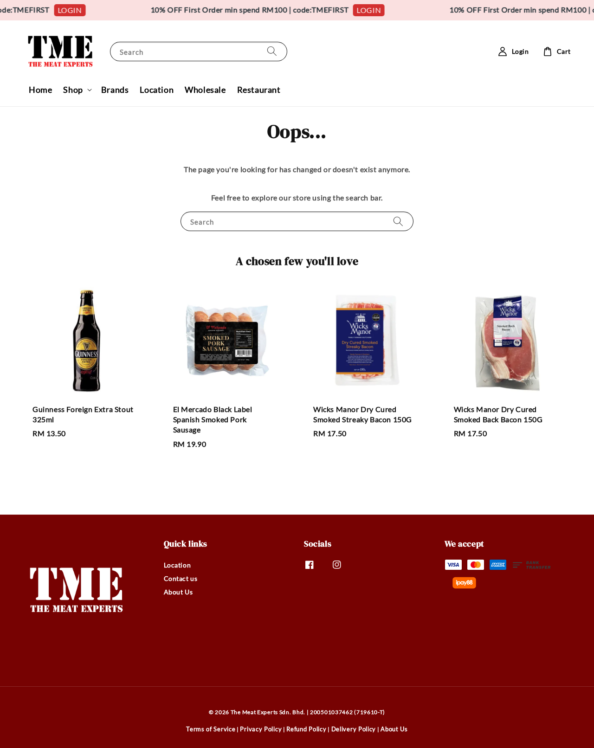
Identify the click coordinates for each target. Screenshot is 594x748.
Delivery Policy (353, 729)
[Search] (272, 51)
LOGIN (64, 10)
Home (40, 89)
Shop (73, 89)
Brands (115, 89)
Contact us (181, 578)
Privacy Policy (261, 729)
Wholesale (205, 89)
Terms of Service (210, 729)
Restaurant (259, 89)
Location (157, 89)
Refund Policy (306, 729)
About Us (178, 592)
